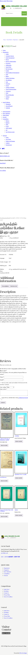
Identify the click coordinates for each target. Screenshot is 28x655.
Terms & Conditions (8, 597)
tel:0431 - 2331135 (14, 557)
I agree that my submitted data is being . (14, 398)
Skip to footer (10, 1)
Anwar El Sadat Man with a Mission (6, 510)
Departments (15, 39)
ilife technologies (23, 653)
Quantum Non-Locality (21, 474)
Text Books (6, 591)
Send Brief (3, 163)
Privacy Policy (7, 595)
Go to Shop (3, 170)
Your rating (3, 387)
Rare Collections (7, 572)
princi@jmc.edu (4, 553)
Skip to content (3, 1)
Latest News (6, 589)
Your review (3, 389)
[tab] (5, 286)
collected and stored (23, 397)
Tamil (9, 218)
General (6, 575)
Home (4, 39)
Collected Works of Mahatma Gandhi (5, 439)
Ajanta (16, 510)
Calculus (17, 436)
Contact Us (6, 593)
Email (2, 380)
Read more (4, 445)
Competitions (7, 573)
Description (5, 286)
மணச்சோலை (3, 477)
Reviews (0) (14, 286)
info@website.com (5, 156)
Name (2, 377)
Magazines (6, 570)
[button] (8, 212)
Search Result (9, 39)
